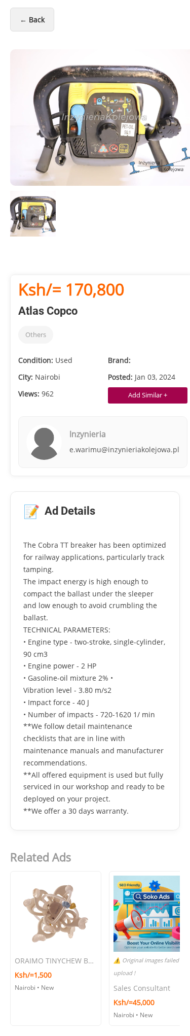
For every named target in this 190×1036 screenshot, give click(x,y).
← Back (32, 19)
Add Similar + (147, 394)
